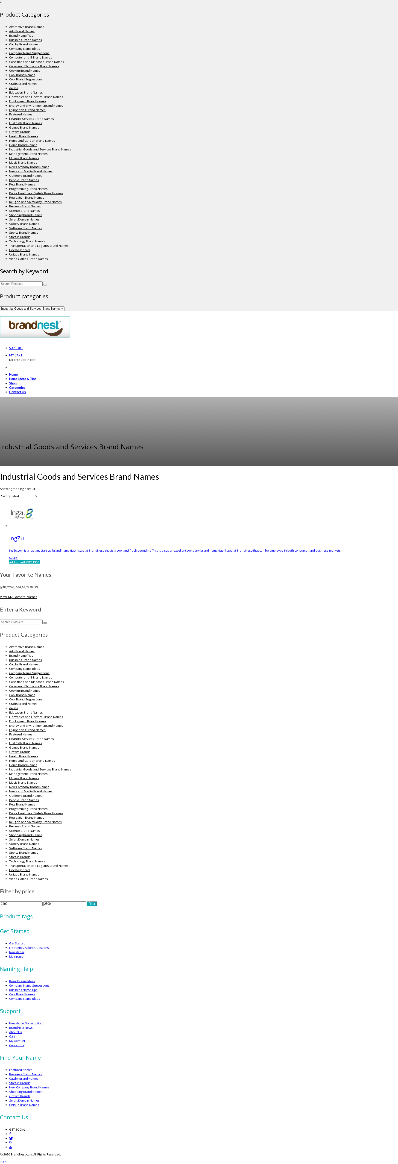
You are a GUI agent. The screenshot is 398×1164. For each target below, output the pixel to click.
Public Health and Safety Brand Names (36, 193)
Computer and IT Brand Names (30, 57)
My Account (17, 1041)
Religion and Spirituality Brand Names (35, 202)
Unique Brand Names (24, 254)
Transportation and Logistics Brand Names (39, 246)
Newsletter (16, 952)
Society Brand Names (24, 224)
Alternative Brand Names (26, 27)
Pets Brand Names (22, 184)
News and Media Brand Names (31, 171)
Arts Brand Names (22, 31)
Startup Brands (19, 237)
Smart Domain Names (24, 219)
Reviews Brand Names (25, 206)
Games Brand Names (24, 127)
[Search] (45, 284)
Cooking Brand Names (24, 70)
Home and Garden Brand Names (32, 140)
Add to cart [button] (16, 562)
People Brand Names (24, 180)
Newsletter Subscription (26, 1023)
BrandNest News (21, 1028)
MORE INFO (32, 562)
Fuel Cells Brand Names (25, 123)
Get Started (17, 943)
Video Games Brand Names (28, 259)
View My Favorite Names (18, 597)
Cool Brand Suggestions (26, 79)
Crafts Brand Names (23, 84)
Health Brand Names (23, 136)
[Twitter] (11, 1138)
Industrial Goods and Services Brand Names (40, 149)
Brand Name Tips (21, 35)
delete (13, 88)
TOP (3, 1162)
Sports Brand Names (23, 232)
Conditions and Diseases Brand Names (36, 62)
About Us (15, 1032)
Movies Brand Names (24, 158)
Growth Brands (19, 132)
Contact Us (16, 1045)
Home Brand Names (23, 145)
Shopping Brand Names (25, 215)
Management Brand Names (28, 154)
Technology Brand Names (27, 241)
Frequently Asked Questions (29, 948)
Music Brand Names (23, 162)
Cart (12, 1036)
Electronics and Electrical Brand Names (36, 97)
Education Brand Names (26, 92)
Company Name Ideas (24, 49)
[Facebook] (10, 1133)
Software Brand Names (25, 228)
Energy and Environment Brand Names (36, 105)
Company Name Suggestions (29, 53)
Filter (91, 903)
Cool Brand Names (22, 75)
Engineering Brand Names (27, 110)
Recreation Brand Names (26, 197)
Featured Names (20, 114)
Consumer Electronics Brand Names (34, 66)
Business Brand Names (25, 40)
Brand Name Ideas (22, 981)
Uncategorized (19, 250)
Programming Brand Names (28, 189)
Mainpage (16, 956)
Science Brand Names (24, 211)
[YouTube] (10, 1147)
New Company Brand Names (29, 167)
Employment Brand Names (27, 101)
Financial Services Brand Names (31, 119)
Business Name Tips (23, 990)
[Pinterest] (10, 1142)
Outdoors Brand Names (25, 175)
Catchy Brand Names (23, 44)
